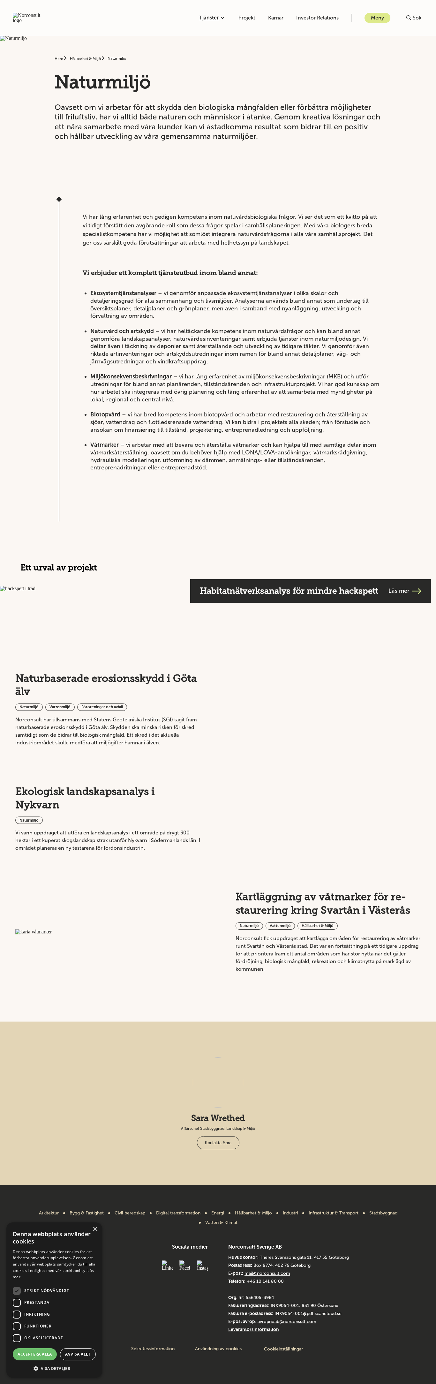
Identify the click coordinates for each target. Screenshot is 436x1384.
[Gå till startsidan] (30, 18)
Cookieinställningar (283, 1349)
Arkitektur (49, 1213)
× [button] (95, 1229)
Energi (217, 1213)
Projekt (246, 18)
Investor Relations (317, 18)
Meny (377, 18)
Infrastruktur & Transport (333, 1213)
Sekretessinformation (153, 1348)
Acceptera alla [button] (35, 1354)
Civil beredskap (130, 1213)
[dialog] (54, 1300)
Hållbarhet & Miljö (86, 59)
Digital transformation (178, 1213)
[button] (54, 1368)
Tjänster (209, 18)
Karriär (275, 18)
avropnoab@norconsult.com (287, 1321)
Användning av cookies (218, 1348)
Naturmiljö (117, 58)
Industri (290, 1213)
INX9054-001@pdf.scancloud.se (308, 1313)
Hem (59, 59)
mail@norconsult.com (267, 1273)
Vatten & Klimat (221, 1222)
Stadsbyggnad (383, 1213)
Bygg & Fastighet (87, 1213)
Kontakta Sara (218, 1142)
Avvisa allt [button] (77, 1354)
